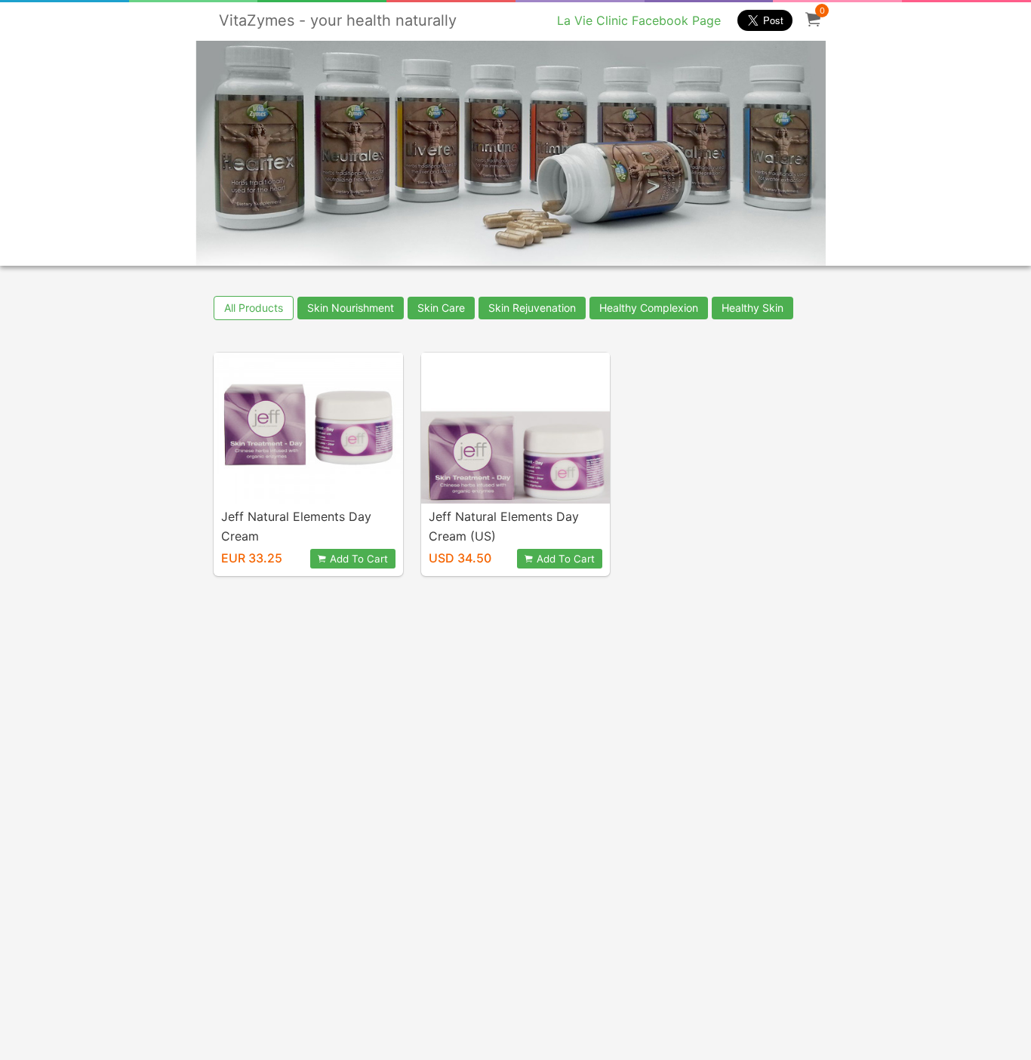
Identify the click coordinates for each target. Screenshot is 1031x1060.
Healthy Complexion (648, 307)
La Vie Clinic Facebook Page (639, 20)
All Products (253, 307)
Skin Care (441, 307)
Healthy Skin (752, 307)
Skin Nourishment (350, 307)
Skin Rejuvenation (532, 307)
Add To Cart (359, 559)
